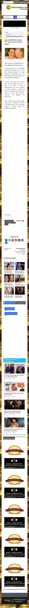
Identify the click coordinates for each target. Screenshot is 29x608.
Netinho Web (19, 601)
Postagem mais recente (7, 249)
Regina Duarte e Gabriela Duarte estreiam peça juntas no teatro (12, 412)
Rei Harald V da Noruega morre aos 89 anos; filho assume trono (14, 376)
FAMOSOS (7, 222)
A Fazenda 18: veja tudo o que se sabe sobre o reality (13, 394)
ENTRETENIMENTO (9, 220)
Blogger (17, 27)
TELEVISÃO (8, 34)
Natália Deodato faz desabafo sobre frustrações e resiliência (13, 430)
